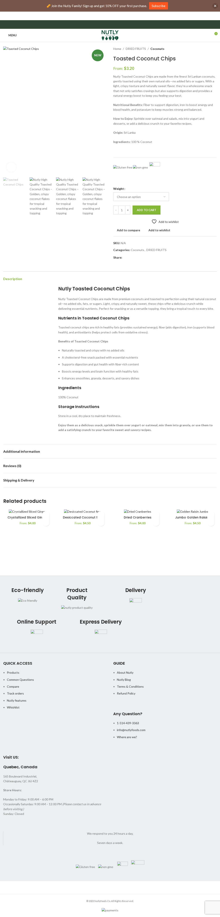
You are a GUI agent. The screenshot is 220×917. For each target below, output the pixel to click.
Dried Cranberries (137, 517)
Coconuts (157, 49)
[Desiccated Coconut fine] (82, 511)
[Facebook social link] (124, 258)
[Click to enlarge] (11, 167)
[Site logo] (110, 35)
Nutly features (16, 700)
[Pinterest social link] (134, 258)
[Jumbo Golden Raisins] (192, 511)
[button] (7, 110)
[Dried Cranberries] (137, 511)
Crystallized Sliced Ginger (27, 517)
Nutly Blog (124, 679)
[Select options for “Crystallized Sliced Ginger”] (46, 522)
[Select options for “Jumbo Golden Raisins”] (211, 522)
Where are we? (127, 737)
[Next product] (214, 48)
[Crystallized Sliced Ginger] (27, 511)
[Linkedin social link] (139, 258)
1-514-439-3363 (128, 723)
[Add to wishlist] (46, 515)
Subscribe (158, 6)
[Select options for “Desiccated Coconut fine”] (101, 522)
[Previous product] (203, 48)
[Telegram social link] (144, 258)
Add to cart (146, 210)
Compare (13, 686)
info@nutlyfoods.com (131, 730)
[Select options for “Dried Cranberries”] (156, 522)
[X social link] (129, 258)
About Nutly (125, 672)
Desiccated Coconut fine (82, 517)
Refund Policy (126, 693)
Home (117, 49)
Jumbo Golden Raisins (192, 517)
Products (13, 672)
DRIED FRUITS (136, 49)
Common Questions (20, 679)
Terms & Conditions (130, 686)
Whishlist (13, 707)
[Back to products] (209, 48)
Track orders (15, 693)
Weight (118, 188)
